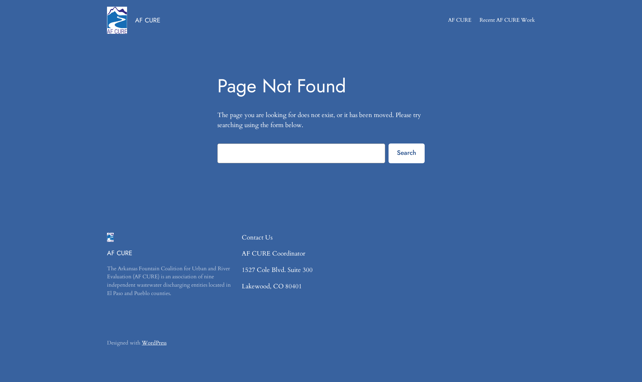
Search (406, 152)
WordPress (154, 343)
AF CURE (147, 20)
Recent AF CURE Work (507, 20)
